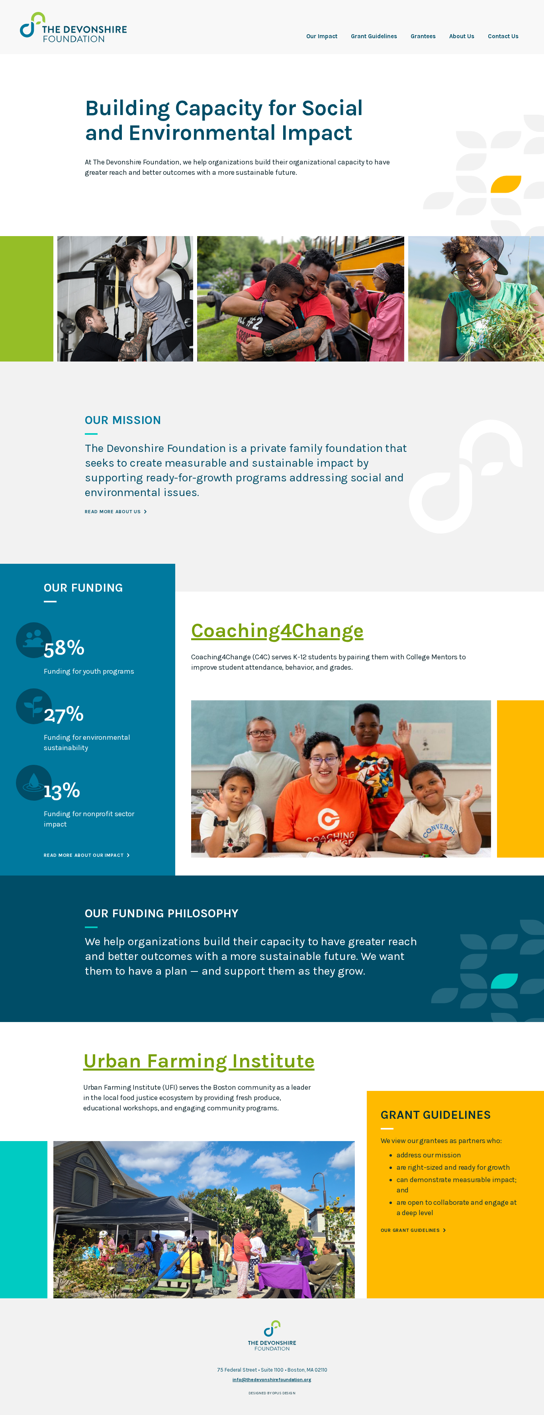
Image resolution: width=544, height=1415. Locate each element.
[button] (321, 36)
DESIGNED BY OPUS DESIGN (272, 1393)
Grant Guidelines (374, 36)
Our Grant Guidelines (410, 1230)
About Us (461, 36)
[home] (73, 27)
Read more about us (113, 511)
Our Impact (321, 36)
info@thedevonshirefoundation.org (272, 1379)
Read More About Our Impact (84, 855)
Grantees (423, 36)
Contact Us (503, 36)
